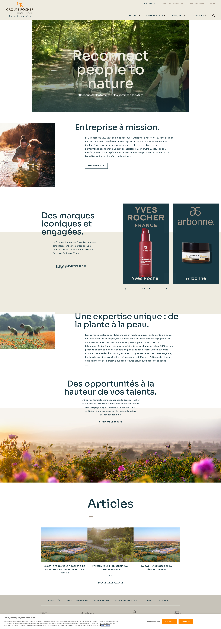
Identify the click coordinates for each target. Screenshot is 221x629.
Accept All (186, 621)
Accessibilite (165, 600)
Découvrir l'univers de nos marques (71, 267)
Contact (148, 600)
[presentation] (126, 289)
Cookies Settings (153, 621)
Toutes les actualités (110, 583)
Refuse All (169, 621)
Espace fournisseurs (172, 4)
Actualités (54, 600)
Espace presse (197, 4)
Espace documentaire (126, 600)
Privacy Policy (105, 625)
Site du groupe (147, 4)
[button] (142, 289)
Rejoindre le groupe (110, 422)
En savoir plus (96, 166)
